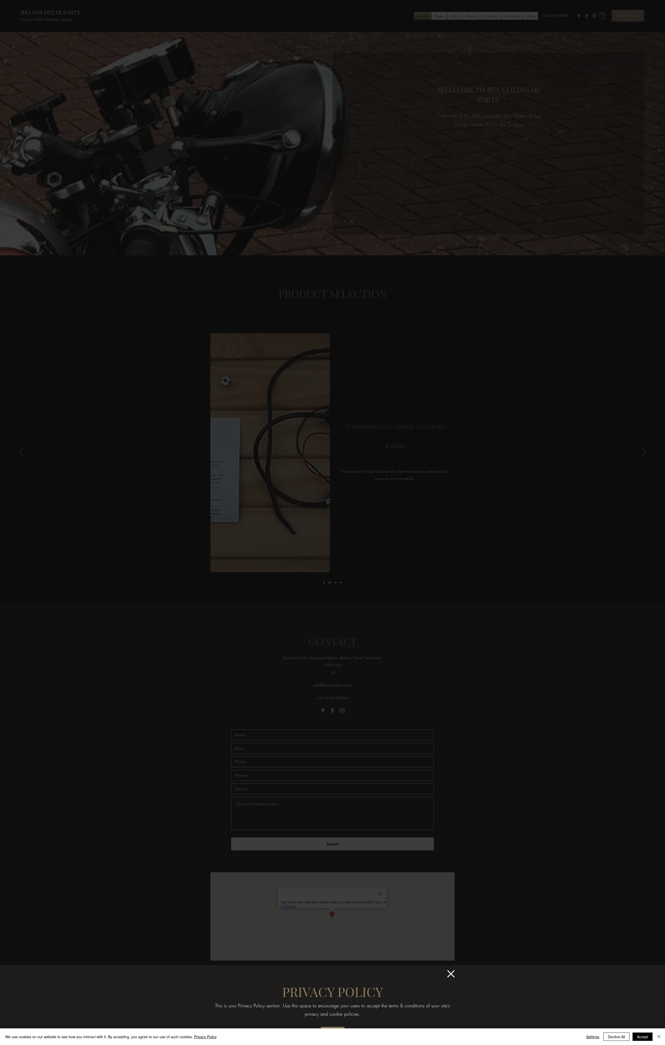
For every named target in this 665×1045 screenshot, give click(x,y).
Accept (642, 1036)
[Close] (659, 1037)
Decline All (616, 1036)
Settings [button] (592, 1036)
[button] (451, 973)
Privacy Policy (205, 1036)
